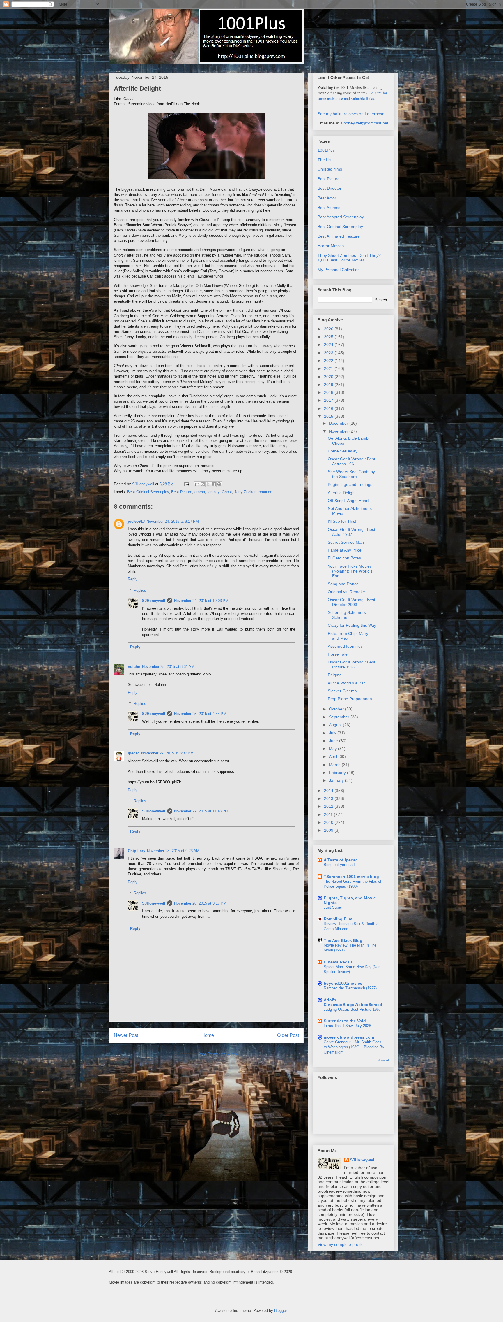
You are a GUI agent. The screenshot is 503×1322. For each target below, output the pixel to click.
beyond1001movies (343, 983)
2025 (329, 336)
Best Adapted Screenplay (341, 217)
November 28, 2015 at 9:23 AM (173, 851)
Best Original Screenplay (148, 492)
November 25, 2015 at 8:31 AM (168, 666)
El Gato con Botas (344, 558)
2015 (329, 416)
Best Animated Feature (339, 236)
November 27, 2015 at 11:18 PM (201, 811)
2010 (329, 822)
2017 (329, 400)
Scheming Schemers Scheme (347, 615)
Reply (132, 579)
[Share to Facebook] (214, 484)
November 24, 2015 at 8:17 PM (172, 521)
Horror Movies (331, 245)
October (337, 709)
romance (265, 492)
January (337, 780)
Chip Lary (136, 851)
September (339, 716)
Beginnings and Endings (350, 484)
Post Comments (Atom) (218, 1054)
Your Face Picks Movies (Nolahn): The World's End (350, 571)
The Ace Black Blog (343, 940)
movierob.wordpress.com (349, 1037)
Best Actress (329, 207)
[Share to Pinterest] (219, 484)
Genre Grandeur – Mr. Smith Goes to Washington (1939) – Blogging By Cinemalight (354, 1047)
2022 (329, 360)
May (333, 748)
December (339, 423)
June (334, 740)
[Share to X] (208, 484)
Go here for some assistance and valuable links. (352, 95)
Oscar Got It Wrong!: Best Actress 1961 (351, 461)
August (336, 724)
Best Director (329, 188)
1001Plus (326, 150)
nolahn (134, 666)
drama (199, 492)
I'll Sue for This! (342, 521)
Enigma (335, 675)
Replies (140, 590)
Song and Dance (343, 584)
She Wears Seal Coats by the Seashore (351, 474)
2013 (329, 798)
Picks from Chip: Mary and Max (348, 636)
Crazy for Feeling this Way (352, 625)
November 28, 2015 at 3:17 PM (200, 903)
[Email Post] (186, 484)
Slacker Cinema (342, 691)
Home (207, 1035)
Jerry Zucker (244, 492)
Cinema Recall (338, 962)
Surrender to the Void (345, 1021)
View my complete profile (341, 1244)
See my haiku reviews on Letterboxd (351, 113)
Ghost (227, 492)
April (333, 756)
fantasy (213, 492)
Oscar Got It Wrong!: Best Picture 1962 (351, 664)
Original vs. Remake (346, 591)
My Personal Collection (339, 269)
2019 (329, 384)
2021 (329, 368)
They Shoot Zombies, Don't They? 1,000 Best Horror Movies (349, 258)
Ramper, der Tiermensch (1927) (350, 988)
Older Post (288, 1035)
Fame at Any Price (345, 550)
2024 (329, 344)
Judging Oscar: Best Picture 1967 (352, 1009)
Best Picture (181, 492)
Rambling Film (338, 919)
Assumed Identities (345, 646)
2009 (329, 830)
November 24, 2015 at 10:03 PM (201, 600)
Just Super (333, 907)
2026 (329, 328)
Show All (383, 1060)
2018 (329, 392)
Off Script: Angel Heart (348, 500)
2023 (329, 352)
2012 (329, 806)
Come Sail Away (342, 451)
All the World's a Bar (346, 683)
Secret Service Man (346, 542)
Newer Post (126, 1035)
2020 (329, 376)
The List (325, 159)
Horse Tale (338, 654)
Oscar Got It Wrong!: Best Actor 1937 (351, 532)
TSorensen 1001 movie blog (351, 876)
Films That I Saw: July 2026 (347, 1025)
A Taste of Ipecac (341, 860)
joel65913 (136, 521)
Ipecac (133, 753)
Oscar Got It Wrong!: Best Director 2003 (351, 602)
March (335, 764)
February (338, 772)
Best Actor (327, 198)
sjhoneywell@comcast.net (364, 123)
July (333, 733)
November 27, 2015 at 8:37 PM (167, 753)
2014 (329, 790)
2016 (329, 408)
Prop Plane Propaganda (350, 698)
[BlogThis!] (203, 484)
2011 (329, 814)
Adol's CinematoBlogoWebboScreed (353, 1002)
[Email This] (197, 484)
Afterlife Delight (342, 492)
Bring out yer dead (339, 865)
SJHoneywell (153, 600)
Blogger (280, 1310)
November (339, 431)
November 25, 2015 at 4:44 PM (200, 714)
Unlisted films (330, 169)
